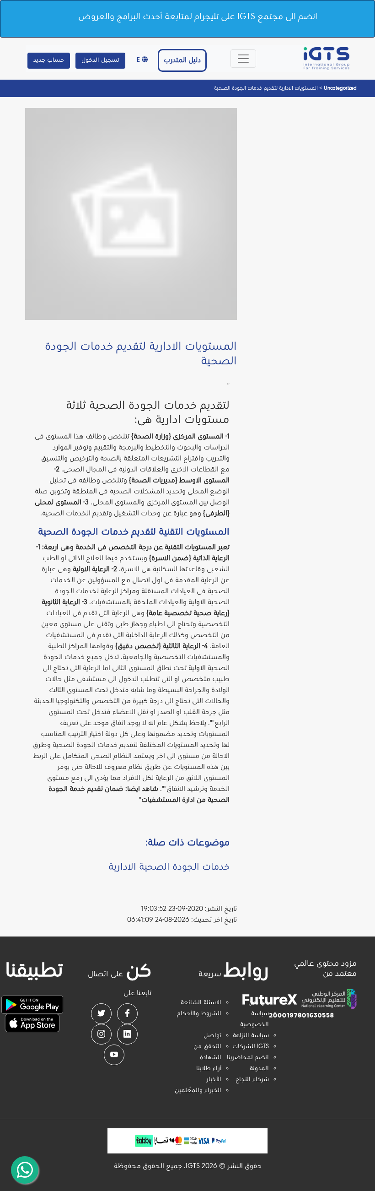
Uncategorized (339, 88)
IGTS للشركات (250, 1047)
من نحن (258, 1003)
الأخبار (213, 1080)
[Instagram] (101, 1034)
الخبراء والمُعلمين (198, 1091)
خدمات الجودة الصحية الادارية (169, 867)
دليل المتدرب (182, 60)
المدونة (259, 1069)
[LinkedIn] (127, 1034)
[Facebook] (127, 1013)
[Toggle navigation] (243, 58)
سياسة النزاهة (251, 1036)
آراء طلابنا (208, 1069)
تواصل (212, 1036)
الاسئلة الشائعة (201, 1003)
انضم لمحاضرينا (248, 1058)
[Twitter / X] (101, 1013)
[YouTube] (114, 1055)
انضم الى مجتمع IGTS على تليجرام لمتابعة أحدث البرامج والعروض (197, 17)
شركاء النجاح (252, 1080)
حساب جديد (48, 60)
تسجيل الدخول (100, 60)
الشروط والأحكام (199, 1014)
